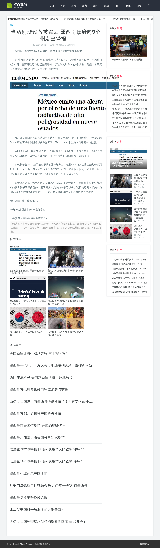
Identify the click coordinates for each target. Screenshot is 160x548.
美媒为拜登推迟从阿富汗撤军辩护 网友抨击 (65, 272)
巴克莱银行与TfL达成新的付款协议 (129, 287)
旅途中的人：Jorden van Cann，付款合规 (132, 282)
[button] (117, 54)
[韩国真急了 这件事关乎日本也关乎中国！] (121, 231)
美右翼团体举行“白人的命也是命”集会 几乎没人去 (28, 302)
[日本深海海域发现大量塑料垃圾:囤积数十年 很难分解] (121, 214)
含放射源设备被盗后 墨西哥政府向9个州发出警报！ (27, 272)
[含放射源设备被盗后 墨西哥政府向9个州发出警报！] (128, 158)
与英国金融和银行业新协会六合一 (128, 273)
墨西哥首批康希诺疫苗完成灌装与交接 (39, 389)
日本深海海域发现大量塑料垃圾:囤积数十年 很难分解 (65, 302)
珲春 (62, 5)
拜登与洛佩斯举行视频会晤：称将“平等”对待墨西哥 (49, 485)
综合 (139, 5)
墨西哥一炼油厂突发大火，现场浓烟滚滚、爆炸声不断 (51, 365)
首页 (51, 5)
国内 (84, 5)
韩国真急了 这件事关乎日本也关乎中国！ (27, 333)
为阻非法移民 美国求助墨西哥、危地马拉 (41, 377)
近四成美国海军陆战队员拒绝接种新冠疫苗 (76, 18)
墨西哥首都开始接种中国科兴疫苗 (35, 413)
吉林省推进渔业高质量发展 (125, 104)
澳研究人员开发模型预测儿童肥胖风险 (130, 90)
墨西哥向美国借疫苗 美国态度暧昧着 (38, 425)
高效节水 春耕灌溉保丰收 (114, 18)
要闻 (73, 5)
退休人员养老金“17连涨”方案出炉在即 (130, 94)
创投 (128, 5)
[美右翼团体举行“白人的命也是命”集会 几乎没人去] (121, 197)
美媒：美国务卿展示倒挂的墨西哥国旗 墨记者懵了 (48, 521)
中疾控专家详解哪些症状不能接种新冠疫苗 (132, 118)
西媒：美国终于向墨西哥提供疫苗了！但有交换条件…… (53, 401)
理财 (117, 5)
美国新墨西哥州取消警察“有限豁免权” (38, 353)
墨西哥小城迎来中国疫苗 (29, 473)
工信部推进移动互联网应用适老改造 (129, 99)
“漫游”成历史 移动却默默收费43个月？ (130, 108)
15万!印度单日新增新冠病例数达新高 (130, 122)
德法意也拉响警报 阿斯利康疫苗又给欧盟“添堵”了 (47, 449)
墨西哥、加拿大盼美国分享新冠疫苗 (37, 437)
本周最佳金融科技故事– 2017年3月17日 (131, 259)
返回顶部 (144, 544)
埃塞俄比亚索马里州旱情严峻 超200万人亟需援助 (65, 333)
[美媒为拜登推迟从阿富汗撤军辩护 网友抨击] (121, 181)
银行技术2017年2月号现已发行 (127, 264)
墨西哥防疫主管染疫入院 (29, 497)
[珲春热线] (17, 5)
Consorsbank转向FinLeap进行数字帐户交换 (133, 291)
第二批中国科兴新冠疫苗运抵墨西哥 (37, 509)
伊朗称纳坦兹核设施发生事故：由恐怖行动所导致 (26, 18)
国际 (95, 5)
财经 (106, 5)
